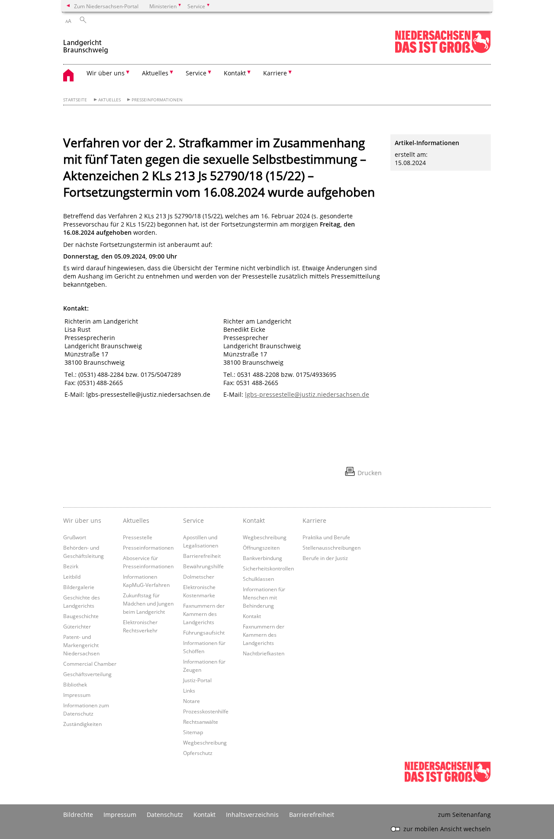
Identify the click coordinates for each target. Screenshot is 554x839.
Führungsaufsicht (204, 632)
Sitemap (193, 732)
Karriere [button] (275, 73)
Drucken (370, 473)
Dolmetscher (198, 576)
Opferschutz (198, 752)
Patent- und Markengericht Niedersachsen (81, 645)
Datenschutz (165, 814)
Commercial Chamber (89, 663)
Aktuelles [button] (155, 73)
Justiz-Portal (197, 680)
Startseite (75, 100)
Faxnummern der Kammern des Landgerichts (204, 613)
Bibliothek (75, 684)
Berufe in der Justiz (325, 557)
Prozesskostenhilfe (206, 711)
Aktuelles (109, 100)
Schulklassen (258, 578)
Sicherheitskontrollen (268, 568)
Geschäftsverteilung (87, 674)
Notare (191, 700)
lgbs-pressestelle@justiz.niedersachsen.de (307, 394)
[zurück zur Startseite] (85, 42)
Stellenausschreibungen (332, 547)
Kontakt (252, 615)
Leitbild (72, 576)
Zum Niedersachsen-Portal (106, 6)
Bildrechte (78, 814)
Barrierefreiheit (202, 555)
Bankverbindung (262, 557)
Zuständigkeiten (82, 723)
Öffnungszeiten (261, 547)
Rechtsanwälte (200, 721)
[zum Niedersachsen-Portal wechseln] (443, 51)
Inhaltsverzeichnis (252, 814)
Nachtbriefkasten (263, 653)
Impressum (76, 694)
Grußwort (74, 537)
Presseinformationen (157, 100)
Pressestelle (137, 537)
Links (189, 690)
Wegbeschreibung (205, 742)
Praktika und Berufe (326, 537)
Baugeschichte (81, 615)
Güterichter (77, 626)
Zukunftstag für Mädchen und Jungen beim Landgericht (148, 603)
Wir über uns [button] (106, 73)
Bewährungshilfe (203, 566)
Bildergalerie (78, 586)
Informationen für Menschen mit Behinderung (264, 597)
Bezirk (70, 566)
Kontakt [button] (235, 73)
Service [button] (196, 73)
